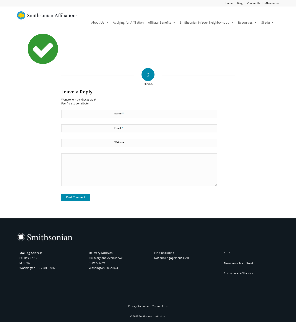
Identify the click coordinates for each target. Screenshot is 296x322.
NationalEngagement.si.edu (172, 258)
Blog (240, 3)
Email (118, 128)
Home (229, 3)
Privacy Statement (139, 306)
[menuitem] (277, 22)
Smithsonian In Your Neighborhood (204, 22)
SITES (227, 253)
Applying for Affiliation (128, 22)
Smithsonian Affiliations (238, 273)
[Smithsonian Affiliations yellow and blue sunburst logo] (47, 17)
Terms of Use (160, 306)
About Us (97, 22)
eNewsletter (272, 3)
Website (119, 142)
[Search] (277, 21)
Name (119, 113)
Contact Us (253, 3)
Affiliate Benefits (159, 22)
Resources (245, 22)
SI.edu (265, 22)
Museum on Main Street (238, 263)
